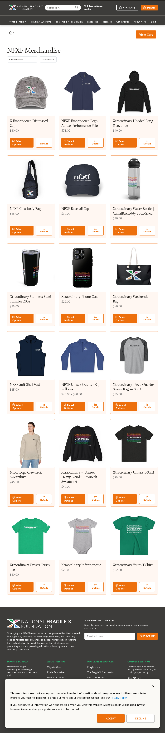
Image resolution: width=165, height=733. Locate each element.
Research (107, 21)
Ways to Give (54, 667)
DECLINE (140, 718)
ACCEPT (111, 718)
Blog (153, 21)
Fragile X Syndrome (41, 21)
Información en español (93, 8)
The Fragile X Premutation (69, 21)
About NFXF (140, 21)
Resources (92, 21)
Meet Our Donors (56, 677)
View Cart (146, 34)
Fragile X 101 (93, 667)
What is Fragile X (17, 21)
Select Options (17, 142)
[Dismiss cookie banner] (153, 686)
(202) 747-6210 (134, 677)
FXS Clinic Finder (96, 677)
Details (44, 143)
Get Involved (122, 21)
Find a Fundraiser (56, 672)
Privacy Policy (119, 697)
